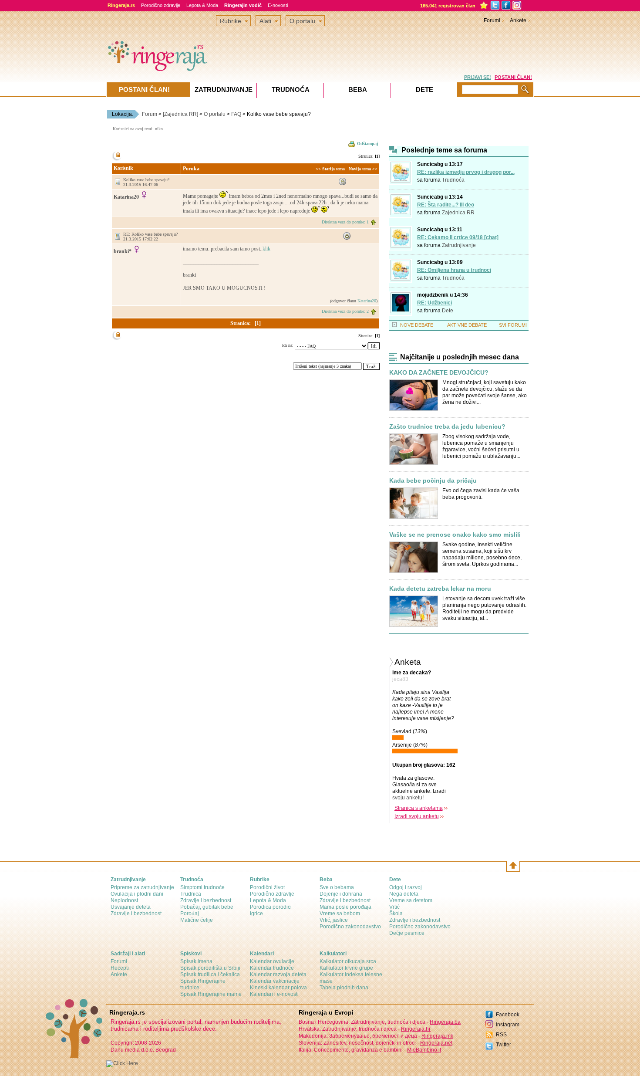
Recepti (120, 968)
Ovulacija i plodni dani (137, 894)
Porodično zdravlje (160, 5)
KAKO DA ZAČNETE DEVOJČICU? (438, 372)
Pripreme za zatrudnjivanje (142, 887)
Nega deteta (403, 894)
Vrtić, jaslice (334, 920)
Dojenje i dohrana (341, 894)
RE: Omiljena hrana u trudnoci (454, 270)
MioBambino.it (424, 1050)
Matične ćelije (196, 920)
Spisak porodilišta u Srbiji (210, 968)
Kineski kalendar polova (278, 988)
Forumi (492, 20)
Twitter (503, 1045)
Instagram (507, 1025)
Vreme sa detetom (410, 900)
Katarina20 (366, 300)
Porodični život (267, 887)
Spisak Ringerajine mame (211, 994)
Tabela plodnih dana (344, 988)
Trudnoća (453, 180)
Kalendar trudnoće (272, 968)
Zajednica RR (458, 213)
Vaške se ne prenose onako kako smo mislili (455, 534)
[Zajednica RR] (180, 114)
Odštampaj (367, 143)
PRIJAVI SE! (477, 77)
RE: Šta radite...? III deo (445, 205)
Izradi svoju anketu (416, 816)
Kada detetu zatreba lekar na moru (440, 588)
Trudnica (190, 894)
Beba (357, 89)
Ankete (518, 20)
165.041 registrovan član (447, 5)
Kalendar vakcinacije (275, 981)
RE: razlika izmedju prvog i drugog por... (466, 172)
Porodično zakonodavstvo (350, 927)
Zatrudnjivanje (459, 245)
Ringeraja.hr (416, 1029)
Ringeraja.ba (445, 1022)
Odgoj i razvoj (405, 887)
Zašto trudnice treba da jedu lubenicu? (447, 426)
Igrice (256, 913)
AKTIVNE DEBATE (467, 325)
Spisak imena (196, 961)
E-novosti (278, 5)
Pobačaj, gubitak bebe (206, 907)
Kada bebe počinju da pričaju (433, 480)
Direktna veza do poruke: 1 (345, 222)
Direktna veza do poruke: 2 (345, 311)
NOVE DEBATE (416, 325)
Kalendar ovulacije (272, 961)
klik (266, 249)
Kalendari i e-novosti (274, 994)
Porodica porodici (271, 907)
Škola (396, 913)
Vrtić (394, 907)
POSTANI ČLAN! (513, 77)
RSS (501, 1035)
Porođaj (189, 913)
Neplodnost (124, 900)
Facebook (507, 1015)
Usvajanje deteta (131, 907)
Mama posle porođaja (345, 907)
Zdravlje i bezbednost (136, 913)
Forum (149, 114)
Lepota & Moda (202, 5)
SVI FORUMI (513, 325)
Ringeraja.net (436, 1043)
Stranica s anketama (418, 808)
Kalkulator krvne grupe (346, 968)
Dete (447, 311)
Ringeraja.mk (437, 1036)
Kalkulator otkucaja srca (348, 961)
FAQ (236, 114)
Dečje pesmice (406, 933)
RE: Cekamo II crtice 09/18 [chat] (458, 237)
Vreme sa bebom (340, 913)
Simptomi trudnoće (202, 887)
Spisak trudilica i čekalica (210, 974)
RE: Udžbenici (434, 303)
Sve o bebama (337, 887)
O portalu (215, 114)
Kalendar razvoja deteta (278, 974)
